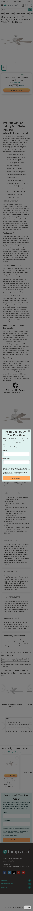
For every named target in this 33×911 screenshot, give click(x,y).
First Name (6, 458)
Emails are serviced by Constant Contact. (11, 473)
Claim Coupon (16, 478)
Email (5, 450)
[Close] (30, 431)
